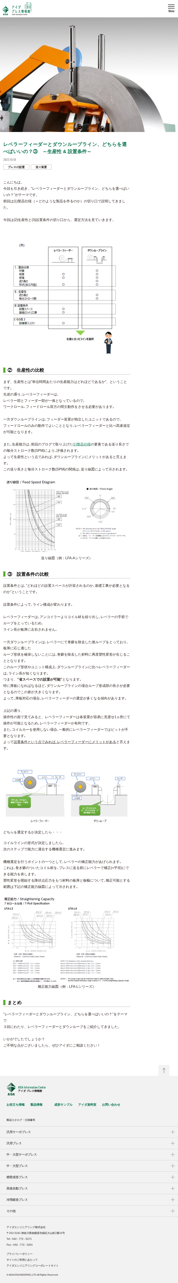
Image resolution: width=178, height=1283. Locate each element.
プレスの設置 (16, 167)
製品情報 (36, 1104)
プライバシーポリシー (20, 1253)
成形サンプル (63, 1104)
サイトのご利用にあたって (22, 1259)
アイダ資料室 (87, 1104)
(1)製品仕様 (82, 444)
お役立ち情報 (16, 1104)
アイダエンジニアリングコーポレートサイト (33, 1265)
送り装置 (41, 167)
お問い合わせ (111, 1104)
